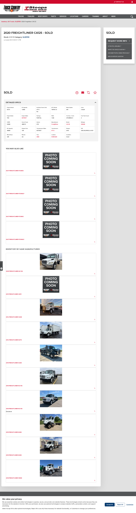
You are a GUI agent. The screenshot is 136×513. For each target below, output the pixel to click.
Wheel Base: (10, 134)
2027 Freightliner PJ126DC (15, 170)
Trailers (30, 16)
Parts (53, 16)
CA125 (68, 124)
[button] (132, 1)
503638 (83, 124)
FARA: (52, 115)
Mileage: (83, 122)
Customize (129, 504)
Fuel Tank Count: (85, 115)
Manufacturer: (54, 122)
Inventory (4, 21)
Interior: (38, 122)
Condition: (68, 134)
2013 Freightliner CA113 (13, 294)
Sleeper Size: (25, 128)
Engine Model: (10, 107)
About (105, 16)
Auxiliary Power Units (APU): (42, 108)
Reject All (120, 504)
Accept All (109, 504)
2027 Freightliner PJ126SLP (15, 193)
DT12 (52, 130)
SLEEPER (18, 21)
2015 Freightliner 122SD (14, 363)
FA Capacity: (24, 107)
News (113, 16)
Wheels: (24, 134)
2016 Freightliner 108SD (14, 478)
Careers (85, 16)
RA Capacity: (10, 128)
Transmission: (54, 128)
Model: (68, 122)
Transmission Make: (41, 128)
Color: (82, 107)
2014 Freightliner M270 (14, 340)
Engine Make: (25, 115)
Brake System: (69, 107)
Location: (53, 134)
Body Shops (42, 16)
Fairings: (39, 115)
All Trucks (11, 21)
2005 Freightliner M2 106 (14, 271)
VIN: (82, 128)
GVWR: (8, 122)
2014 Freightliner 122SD (14, 317)
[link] (77, 92)
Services (63, 16)
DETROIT (24, 118)
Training (95, 16)
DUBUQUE (54, 137)
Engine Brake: (10, 115)
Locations (74, 16)
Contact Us (119, 2)
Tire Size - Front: (70, 115)
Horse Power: (25, 122)
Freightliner (54, 124)
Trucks (21, 16)
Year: (38, 134)
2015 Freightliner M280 (14, 432)
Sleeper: (68, 128)
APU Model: (54, 107)
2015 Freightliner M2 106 (14, 385)
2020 (38, 137)
